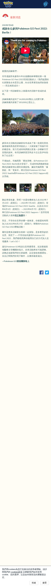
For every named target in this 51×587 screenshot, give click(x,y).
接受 (44, 583)
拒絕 (34, 583)
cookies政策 (16, 572)
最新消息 (15, 17)
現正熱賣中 (20, 215)
